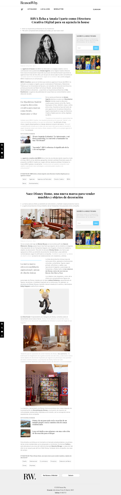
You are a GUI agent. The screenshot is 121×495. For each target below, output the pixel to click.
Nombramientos (33, 183)
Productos (54, 461)
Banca (24, 183)
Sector (24, 179)
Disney (25, 465)
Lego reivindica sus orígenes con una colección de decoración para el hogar (51, 432)
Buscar (97, 9)
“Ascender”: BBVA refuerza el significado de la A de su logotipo (50, 148)
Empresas (32, 465)
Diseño (25, 461)
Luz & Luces (45, 9)
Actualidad (32, 9)
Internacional (33, 461)
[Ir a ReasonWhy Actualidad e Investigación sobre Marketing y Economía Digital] (29, 3)
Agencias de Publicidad (44, 179)
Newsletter (58, 9)
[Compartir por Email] (2, 153)
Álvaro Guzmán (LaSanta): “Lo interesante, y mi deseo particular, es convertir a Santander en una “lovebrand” (51, 138)
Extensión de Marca (65, 461)
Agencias (32, 179)
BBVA (39, 69)
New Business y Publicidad (50, 475)
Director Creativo (59, 179)
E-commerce (44, 461)
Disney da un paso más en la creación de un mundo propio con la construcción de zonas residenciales (49, 422)
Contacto (70, 475)
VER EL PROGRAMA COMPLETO (88, 71)
